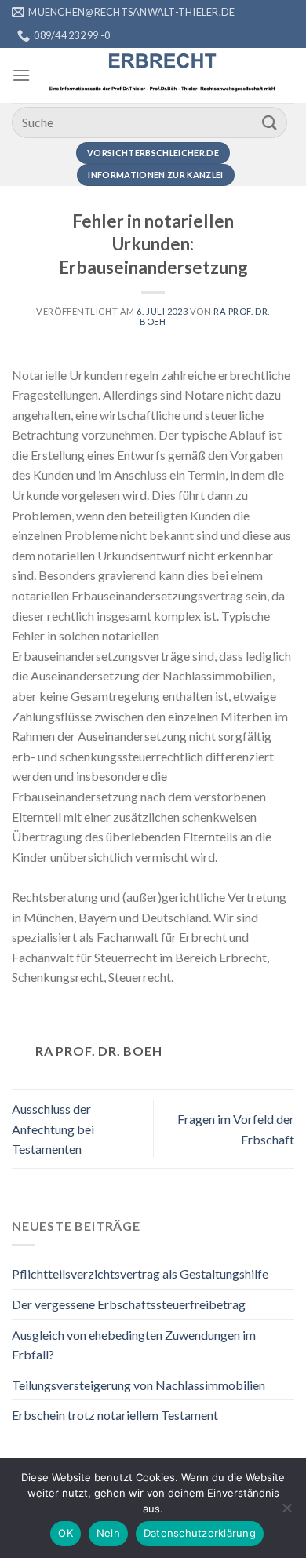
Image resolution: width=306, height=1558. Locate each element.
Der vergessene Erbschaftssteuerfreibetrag (129, 1304)
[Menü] (21, 75)
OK (65, 1533)
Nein (108, 1533)
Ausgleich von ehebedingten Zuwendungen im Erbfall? (134, 1345)
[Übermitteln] (270, 122)
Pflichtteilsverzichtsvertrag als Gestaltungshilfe (140, 1273)
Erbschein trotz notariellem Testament (115, 1414)
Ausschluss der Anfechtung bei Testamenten (53, 1128)
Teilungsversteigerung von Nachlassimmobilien (138, 1384)
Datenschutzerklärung (200, 1533)
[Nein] (286, 1512)
